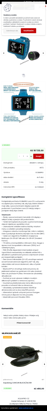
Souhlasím (29, 30)
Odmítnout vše (12, 31)
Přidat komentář (23, 323)
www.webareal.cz (26, 408)
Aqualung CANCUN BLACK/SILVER (17, 383)
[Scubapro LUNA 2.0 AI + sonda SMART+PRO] (23, 49)
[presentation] (4, 53)
